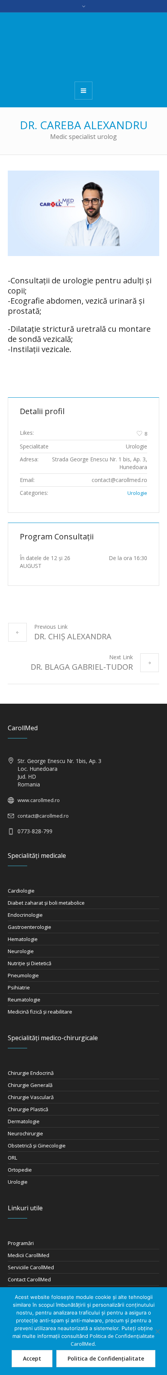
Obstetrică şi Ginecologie (37, 1145)
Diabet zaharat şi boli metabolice (46, 902)
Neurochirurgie (25, 1133)
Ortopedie (20, 1169)
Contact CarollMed (29, 1279)
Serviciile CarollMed (31, 1267)
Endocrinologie (25, 914)
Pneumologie (23, 975)
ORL (12, 1157)
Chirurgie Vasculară (31, 1097)
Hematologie (23, 939)
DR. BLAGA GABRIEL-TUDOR (82, 667)
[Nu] (157, 1331)
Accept (32, 1358)
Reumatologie (24, 999)
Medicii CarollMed (28, 1255)
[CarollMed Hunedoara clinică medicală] (83, 46)
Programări (21, 1243)
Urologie (137, 492)
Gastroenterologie (29, 926)
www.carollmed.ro (38, 800)
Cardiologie (21, 890)
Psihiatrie (19, 987)
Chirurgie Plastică (28, 1109)
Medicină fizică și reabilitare (40, 1011)
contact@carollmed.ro (43, 815)
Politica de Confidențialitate (106, 1358)
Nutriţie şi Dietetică (29, 963)
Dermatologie (24, 1121)
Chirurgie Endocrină (31, 1072)
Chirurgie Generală (30, 1085)
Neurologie (21, 951)
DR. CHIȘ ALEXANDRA (72, 636)
